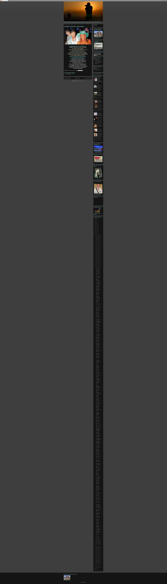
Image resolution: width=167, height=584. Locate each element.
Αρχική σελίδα (77, 78)
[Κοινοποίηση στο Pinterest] (82, 70)
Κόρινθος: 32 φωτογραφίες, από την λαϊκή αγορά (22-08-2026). (100, 102)
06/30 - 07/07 (98, 265)
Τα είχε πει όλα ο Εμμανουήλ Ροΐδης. (98, 376)
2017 (96, 229)
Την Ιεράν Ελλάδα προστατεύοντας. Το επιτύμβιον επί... (98, 507)
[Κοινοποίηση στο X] (80, 70)
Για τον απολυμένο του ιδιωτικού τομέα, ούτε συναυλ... (98, 477)
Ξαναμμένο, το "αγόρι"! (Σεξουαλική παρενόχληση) (98, 279)
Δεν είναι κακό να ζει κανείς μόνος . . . (98, 502)
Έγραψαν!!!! (97, 401)
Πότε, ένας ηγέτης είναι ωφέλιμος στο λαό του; (98, 277)
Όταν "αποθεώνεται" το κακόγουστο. (98, 492)
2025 (96, 219)
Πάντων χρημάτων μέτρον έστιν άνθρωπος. (98, 404)
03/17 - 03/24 (98, 554)
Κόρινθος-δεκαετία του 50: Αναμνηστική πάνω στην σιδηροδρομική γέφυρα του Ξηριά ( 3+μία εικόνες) (98, 94)
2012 (96, 568)
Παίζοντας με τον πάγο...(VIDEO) (98, 427)
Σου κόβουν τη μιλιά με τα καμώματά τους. (98, 328)
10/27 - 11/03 (98, 245)
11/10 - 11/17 (97, 243)
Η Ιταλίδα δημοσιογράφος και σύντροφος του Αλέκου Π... (98, 438)
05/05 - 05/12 (98, 546)
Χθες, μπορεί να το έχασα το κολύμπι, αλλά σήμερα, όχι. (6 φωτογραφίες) (100, 130)
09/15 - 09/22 (98, 252)
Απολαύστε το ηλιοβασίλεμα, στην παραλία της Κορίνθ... (98, 442)
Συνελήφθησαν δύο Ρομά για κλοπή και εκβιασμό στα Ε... (98, 331)
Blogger (84, 582)
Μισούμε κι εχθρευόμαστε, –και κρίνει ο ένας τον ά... (98, 340)
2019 (96, 226)
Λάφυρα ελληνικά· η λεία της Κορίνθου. (98, 490)
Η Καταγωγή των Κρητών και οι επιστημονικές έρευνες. (98, 526)
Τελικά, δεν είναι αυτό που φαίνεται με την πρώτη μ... (98, 310)
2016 (96, 230)
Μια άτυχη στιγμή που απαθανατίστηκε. (98, 304)
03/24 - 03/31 (98, 553)
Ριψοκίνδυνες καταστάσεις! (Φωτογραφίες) (98, 338)
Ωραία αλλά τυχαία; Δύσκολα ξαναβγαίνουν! (98, 473)
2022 (96, 223)
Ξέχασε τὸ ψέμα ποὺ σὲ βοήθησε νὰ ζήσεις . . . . (98, 390)
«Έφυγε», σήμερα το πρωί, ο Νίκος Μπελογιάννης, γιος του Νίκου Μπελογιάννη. (100, 135)
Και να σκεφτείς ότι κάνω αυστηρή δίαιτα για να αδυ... (98, 334)
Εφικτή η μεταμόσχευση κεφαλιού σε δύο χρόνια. (98, 420)
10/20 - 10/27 (98, 246)
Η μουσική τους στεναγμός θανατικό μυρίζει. (98, 523)
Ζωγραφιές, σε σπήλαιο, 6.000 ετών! (98, 347)
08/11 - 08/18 (98, 258)
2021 (96, 224)
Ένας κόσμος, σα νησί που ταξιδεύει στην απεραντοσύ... (98, 379)
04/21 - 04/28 (98, 548)
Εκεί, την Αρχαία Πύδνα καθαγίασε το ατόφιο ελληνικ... (98, 301)
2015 (96, 231)
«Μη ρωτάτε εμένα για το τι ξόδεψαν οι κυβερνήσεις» (98, 399)
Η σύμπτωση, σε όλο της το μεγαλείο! (98, 370)
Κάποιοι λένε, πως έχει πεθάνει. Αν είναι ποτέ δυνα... (98, 510)
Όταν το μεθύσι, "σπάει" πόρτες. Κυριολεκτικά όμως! (98, 273)
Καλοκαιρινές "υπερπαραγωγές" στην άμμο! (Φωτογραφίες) (98, 283)
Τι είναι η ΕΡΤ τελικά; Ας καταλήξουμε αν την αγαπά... (98, 432)
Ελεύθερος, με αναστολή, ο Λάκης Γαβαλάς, (98, 325)
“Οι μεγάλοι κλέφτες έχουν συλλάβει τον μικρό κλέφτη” (98, 297)
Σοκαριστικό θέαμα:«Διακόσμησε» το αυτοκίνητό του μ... (98, 316)
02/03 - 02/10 (98, 561)
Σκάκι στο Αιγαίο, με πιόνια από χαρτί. (100, 118)
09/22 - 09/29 (98, 251)
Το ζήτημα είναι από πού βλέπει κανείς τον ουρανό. (98, 410)
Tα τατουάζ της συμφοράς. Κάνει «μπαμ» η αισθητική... (98, 361)
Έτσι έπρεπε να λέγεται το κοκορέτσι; (98, 537)
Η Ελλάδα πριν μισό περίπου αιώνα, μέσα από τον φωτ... (98, 453)
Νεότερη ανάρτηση (67, 78)
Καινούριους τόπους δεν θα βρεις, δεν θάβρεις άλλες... (98, 486)
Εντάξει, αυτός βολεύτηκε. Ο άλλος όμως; (98, 354)
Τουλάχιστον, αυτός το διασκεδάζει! (98, 313)
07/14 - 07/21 (98, 263)
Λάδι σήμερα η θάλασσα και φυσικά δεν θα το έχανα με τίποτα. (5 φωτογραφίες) (100, 114)
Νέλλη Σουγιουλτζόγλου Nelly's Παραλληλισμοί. (98, 417)
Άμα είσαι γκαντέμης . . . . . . (98, 535)
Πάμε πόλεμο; (97, 496)
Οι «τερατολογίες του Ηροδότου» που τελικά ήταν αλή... (98, 464)
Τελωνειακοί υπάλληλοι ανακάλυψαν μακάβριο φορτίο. (98, 414)
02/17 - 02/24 (98, 559)
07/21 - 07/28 (98, 262)
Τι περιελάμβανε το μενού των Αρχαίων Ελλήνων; (98, 406)
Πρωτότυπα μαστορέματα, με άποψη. (98, 467)
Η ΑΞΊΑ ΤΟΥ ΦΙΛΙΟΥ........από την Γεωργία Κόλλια (100, 106)
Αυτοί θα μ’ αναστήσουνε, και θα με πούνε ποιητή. (98, 446)
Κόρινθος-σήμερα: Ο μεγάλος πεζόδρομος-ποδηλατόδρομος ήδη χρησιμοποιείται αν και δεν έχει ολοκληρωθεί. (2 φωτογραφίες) (98, 81)
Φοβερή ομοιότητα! (97, 363)
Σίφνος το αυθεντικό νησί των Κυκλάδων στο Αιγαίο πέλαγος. (98, 70)
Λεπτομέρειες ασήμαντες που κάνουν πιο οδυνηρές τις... (98, 286)
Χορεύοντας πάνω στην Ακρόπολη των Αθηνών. (98, 436)
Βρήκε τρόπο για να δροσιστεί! (98, 319)
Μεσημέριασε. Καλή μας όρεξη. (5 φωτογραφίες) (100, 125)
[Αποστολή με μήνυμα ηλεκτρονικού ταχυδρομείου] (78, 70)
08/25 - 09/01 (98, 256)
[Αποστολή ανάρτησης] (76, 70)
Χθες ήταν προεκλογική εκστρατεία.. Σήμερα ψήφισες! (98, 367)
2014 (96, 232)
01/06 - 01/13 (98, 567)
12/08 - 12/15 (98, 238)
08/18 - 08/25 (98, 257)
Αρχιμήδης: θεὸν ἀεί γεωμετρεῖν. (98, 307)
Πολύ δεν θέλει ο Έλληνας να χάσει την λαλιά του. (98, 461)
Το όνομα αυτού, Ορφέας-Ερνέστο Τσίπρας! (98, 396)
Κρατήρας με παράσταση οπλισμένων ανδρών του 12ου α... (98, 293)
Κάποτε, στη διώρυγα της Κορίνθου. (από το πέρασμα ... (98, 386)
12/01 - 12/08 (98, 239)
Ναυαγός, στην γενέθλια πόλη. (98, 504)
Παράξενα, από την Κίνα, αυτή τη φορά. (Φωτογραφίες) (98, 270)
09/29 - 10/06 (98, 250)
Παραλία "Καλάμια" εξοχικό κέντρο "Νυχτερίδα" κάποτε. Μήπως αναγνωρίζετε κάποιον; (98, 87)
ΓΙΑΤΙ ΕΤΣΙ (96, 68)
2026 (96, 218)
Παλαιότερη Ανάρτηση (87, 78)
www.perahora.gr (97, 58)
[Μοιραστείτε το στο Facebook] (81, 70)
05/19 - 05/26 (98, 543)
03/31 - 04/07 (98, 552)
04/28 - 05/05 (98, 547)
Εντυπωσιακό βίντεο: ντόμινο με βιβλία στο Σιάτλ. (98, 513)
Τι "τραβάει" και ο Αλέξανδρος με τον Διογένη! (98, 532)
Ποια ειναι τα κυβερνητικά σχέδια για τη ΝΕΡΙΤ (98, 483)
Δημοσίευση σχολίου (68, 74)
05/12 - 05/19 (98, 544)
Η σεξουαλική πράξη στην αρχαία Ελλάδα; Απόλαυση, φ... (98, 429)
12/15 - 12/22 (98, 237)
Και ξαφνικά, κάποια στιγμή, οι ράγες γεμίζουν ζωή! (98, 373)
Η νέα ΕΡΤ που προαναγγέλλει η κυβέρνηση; (98, 517)
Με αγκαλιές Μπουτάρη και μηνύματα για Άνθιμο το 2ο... (98, 450)
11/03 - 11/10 (97, 244)
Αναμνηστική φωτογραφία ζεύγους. (98, 495)
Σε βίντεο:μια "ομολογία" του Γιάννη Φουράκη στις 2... (98, 357)
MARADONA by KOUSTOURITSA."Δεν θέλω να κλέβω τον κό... (98, 322)
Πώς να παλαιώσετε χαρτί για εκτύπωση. (97, 519)
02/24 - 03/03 (98, 558)
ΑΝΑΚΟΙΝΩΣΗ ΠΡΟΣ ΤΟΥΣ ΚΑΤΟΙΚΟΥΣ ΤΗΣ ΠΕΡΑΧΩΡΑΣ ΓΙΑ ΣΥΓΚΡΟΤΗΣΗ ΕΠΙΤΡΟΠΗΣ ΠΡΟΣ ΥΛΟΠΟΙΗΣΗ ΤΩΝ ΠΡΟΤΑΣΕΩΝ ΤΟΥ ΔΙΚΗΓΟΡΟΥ (98, 61)
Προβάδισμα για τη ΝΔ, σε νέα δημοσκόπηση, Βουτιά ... (98, 289)
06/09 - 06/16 (98, 539)
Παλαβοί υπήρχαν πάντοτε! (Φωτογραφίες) (98, 393)
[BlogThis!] (79, 70)
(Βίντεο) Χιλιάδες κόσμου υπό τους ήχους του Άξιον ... (98, 499)
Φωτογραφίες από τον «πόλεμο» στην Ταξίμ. (98, 529)
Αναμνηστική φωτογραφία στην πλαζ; (98, 480)
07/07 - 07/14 (98, 264)
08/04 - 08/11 (98, 259)
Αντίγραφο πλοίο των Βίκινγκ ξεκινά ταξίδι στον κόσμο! (98, 344)
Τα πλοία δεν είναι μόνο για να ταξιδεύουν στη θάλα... (98, 470)
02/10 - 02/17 (98, 560)
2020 (96, 225)
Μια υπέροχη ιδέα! (98, 444)
